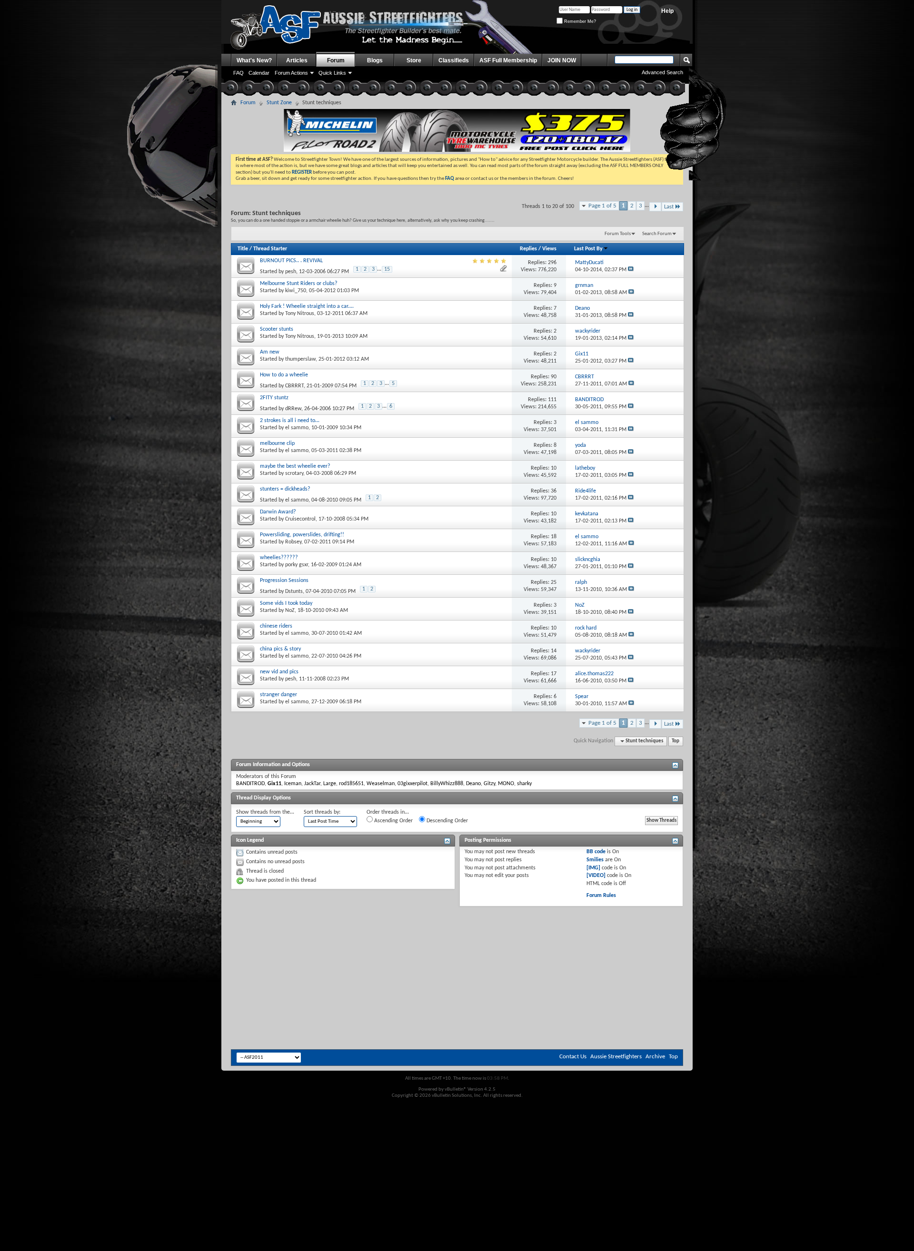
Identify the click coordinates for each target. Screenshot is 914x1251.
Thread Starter (270, 249)
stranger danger (278, 695)
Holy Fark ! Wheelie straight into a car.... (307, 306)
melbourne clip (277, 443)
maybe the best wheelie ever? (295, 466)
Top (675, 741)
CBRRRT (294, 386)
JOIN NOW (561, 60)
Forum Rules (601, 895)
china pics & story (280, 649)
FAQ (238, 73)
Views (549, 249)
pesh (290, 272)
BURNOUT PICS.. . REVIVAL (291, 261)
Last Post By (588, 249)
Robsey (293, 542)
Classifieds (453, 60)
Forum (336, 60)
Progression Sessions (284, 580)
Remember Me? (579, 21)
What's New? (254, 60)
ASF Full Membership (508, 60)
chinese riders (276, 626)
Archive (655, 1057)
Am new (269, 352)
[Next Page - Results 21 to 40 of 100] (655, 206)
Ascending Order (393, 821)
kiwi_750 (295, 291)
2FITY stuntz (274, 398)
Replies (528, 249)
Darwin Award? (278, 512)
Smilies (595, 860)
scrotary (294, 473)
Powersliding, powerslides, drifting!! (302, 535)
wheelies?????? (279, 558)
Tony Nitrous (299, 313)
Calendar (258, 73)
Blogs (375, 60)
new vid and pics (279, 672)
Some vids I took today (286, 603)
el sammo (296, 428)
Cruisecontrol (300, 519)
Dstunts (294, 591)
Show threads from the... (265, 812)
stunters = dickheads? (285, 489)
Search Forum (657, 233)
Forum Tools (618, 233)
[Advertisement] (457, 935)
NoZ (290, 610)
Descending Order (446, 821)
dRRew (293, 409)
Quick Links (332, 73)
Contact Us (572, 1057)
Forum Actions (291, 73)
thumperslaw (300, 359)
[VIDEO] (596, 875)
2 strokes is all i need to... (289, 421)
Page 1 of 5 (602, 206)
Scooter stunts (276, 329)
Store (414, 60)
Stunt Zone (279, 103)
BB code (596, 852)
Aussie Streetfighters (616, 1057)
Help (667, 11)
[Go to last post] (631, 270)
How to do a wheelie (284, 375)
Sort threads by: (322, 812)
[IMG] (593, 868)
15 (387, 269)
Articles (297, 60)
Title (243, 249)
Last (669, 207)
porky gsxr (296, 565)
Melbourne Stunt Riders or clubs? (299, 283)
